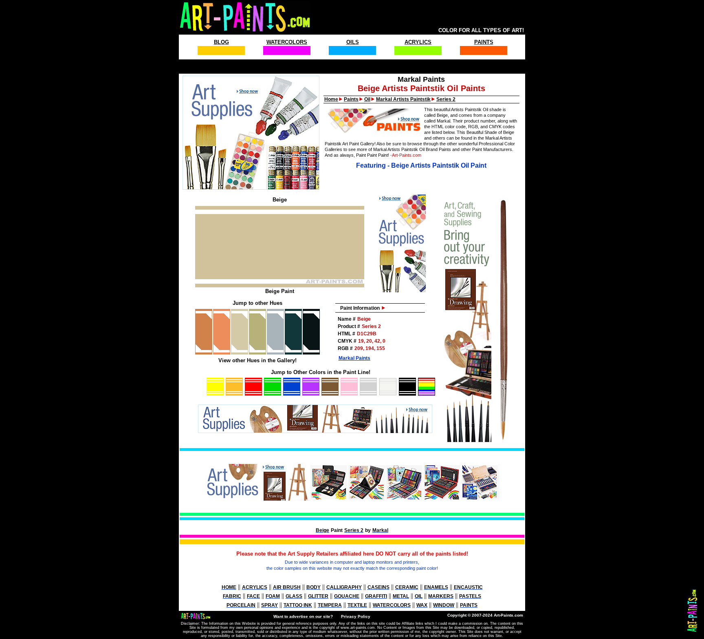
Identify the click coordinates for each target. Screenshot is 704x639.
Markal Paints (354, 358)
